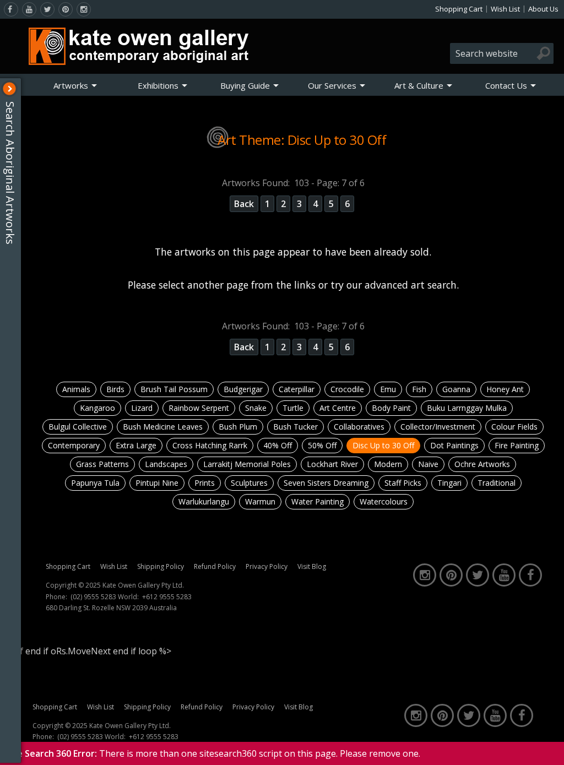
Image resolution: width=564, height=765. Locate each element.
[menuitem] (75, 85)
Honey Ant (505, 389)
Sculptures (249, 483)
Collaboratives (359, 426)
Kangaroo (97, 408)
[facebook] (11, 9)
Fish (419, 389)
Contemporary (74, 445)
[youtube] (29, 9)
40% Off (277, 445)
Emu (388, 389)
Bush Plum (238, 426)
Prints (204, 483)
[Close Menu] (9, 88)
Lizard (142, 408)
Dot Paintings (454, 445)
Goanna (456, 389)
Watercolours (384, 501)
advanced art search (411, 284)
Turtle (293, 408)
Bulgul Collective (77, 426)
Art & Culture (418, 85)
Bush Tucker (295, 426)
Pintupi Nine (156, 483)
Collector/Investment (437, 426)
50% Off (322, 445)
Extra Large (136, 445)
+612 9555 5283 (167, 597)
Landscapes (166, 464)
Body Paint (391, 408)
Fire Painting (517, 445)
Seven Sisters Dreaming (326, 483)
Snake (256, 408)
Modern (388, 464)
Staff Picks (402, 483)
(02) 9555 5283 (93, 597)
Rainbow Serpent (199, 408)
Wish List (505, 9)
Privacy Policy (267, 566)
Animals (76, 389)
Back (244, 204)
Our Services (332, 85)
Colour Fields (514, 426)
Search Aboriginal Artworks (10, 173)
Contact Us (506, 85)
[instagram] (84, 9)
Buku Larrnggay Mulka (467, 408)
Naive (428, 464)
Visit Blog (311, 566)
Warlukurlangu (203, 501)
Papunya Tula (95, 483)
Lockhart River (332, 464)
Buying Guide (245, 85)
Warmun (260, 501)
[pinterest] (65, 9)
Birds (115, 389)
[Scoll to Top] (547, 747)
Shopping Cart (458, 9)
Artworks (70, 85)
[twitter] (47, 9)
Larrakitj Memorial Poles (247, 464)
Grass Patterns (102, 464)
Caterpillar (296, 389)
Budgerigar (243, 389)
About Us (543, 9)
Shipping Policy (160, 566)
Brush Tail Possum (174, 389)
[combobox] (502, 53)
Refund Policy (215, 566)
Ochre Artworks (482, 464)
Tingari (449, 483)
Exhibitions (158, 85)
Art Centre (337, 408)
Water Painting (317, 501)
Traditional (497, 483)
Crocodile (347, 389)
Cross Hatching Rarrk (209, 445)
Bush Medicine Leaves (163, 426)
